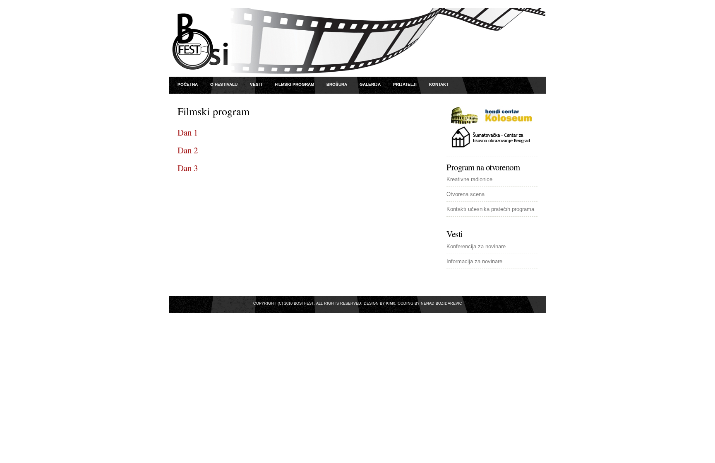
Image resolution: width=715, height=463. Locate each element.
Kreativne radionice (469, 179)
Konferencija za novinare (476, 246)
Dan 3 (188, 168)
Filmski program (294, 84)
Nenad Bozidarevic (441, 303)
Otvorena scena (465, 194)
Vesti (256, 84)
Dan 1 (188, 132)
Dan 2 (188, 150)
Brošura (336, 84)
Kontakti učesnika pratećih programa (490, 209)
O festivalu (224, 84)
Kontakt (439, 84)
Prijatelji (405, 84)
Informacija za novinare (474, 261)
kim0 (390, 303)
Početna (188, 84)
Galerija (370, 84)
